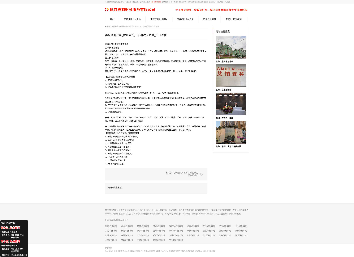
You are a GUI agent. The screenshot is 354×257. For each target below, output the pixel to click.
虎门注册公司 (209, 231)
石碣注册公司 (225, 235)
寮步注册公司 (143, 231)
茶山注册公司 (159, 235)
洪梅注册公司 (143, 240)
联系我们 (212, 2)
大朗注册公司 (111, 231)
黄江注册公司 (159, 226)
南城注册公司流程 (158, 19)
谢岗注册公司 (193, 226)
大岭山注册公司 (176, 235)
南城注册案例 (209, 19)
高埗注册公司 (241, 235)
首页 (112, 19)
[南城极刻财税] (176, 11)
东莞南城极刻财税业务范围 (197, 2)
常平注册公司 (209, 226)
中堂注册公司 (111, 240)
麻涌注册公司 (159, 240)
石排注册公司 (193, 235)
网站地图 (220, 2)
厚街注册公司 (225, 231)
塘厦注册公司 (143, 226)
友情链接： (109, 248)
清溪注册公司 (127, 226)
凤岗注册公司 (111, 226)
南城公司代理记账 (234, 19)
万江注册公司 (143, 235)
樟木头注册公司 (176, 226)
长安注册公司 (193, 231)
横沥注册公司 (127, 231)
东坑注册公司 (127, 240)
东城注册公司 (127, 235)
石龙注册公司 (209, 235)
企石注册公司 (241, 226)
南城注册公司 (111, 235)
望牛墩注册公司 (176, 240)
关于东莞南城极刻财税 (178, 2)
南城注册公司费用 (185, 19)
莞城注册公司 (159, 231)
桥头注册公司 (225, 226)
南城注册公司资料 (132, 19)
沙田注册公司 (241, 231)
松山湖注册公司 (176, 231)
